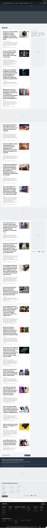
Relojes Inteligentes (6, 41)
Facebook (40, 3)
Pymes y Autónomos (41, 510)
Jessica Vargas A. (8, 436)
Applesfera (3, 510)
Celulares (5, 100)
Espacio (20, 3)
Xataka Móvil (4, 509)
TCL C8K (39, 36)
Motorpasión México (29, 520)
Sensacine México (16, 520)
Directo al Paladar (23, 508)
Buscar (43, 500)
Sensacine (16, 508)
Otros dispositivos (6, 446)
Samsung (15, 465)
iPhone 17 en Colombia (34, 32)
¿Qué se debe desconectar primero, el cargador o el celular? (10, 425)
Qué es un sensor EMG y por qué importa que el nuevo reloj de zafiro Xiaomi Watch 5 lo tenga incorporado (9, 54)
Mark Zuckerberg (41, 32)
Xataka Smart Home (4, 512)
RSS (41, 251)
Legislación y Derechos (4, 488)
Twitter (38, 3)
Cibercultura (26, 3)
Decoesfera (35, 509)
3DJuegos (9, 508)
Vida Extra (9, 509)
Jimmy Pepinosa (7, 47)
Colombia (19, 465)
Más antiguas (27, 455)
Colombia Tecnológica (7, 3)
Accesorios (5, 154)
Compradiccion (35, 510)
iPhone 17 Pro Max (34, 33)
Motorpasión (29, 508)
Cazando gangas (12, 487)
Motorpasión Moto (29, 510)
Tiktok (42, 3)
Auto (14, 3)
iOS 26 (39, 33)
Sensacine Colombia (16, 522)
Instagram (43, 3)
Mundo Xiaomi (4, 514)
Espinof (16, 509)
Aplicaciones (19, 485)
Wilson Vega (7, 450)
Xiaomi (18, 492)
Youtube (45, 3)
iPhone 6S (23, 465)
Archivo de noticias (6, 455)
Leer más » (7, 45)
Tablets (4, 196)
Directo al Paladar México (23, 520)
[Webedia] (45, 0)
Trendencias (35, 508)
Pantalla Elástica (12, 492)
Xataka (3, 508)
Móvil (17, 3)
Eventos (18, 487)
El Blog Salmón (42, 508)
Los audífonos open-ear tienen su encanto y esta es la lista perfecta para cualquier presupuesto (10, 442)
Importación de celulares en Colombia (4, 493)
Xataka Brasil (4, 521)
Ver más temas (4, 496)
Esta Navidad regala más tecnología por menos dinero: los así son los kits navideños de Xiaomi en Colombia (10, 128)
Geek (30, 3)
